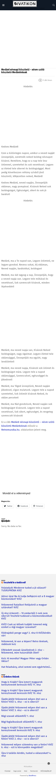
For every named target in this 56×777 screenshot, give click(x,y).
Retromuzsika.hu (10, 429)
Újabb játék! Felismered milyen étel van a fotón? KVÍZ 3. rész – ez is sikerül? (24, 709)
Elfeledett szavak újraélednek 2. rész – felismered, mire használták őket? (22, 651)
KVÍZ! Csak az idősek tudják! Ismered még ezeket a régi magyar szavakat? (24, 626)
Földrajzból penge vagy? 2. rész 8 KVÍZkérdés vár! (26, 634)
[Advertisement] (28, 39)
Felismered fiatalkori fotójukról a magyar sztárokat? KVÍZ (24, 606)
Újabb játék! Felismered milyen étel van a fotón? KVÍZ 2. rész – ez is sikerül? (24, 737)
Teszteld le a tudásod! (15, 582)
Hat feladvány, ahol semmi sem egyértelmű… (26, 667)
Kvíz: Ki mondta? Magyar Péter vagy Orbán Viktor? (25, 660)
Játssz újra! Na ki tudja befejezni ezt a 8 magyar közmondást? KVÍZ (27, 597)
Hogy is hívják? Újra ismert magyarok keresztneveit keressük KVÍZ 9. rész (21, 729)
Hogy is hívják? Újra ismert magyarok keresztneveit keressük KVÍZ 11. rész (21, 683)
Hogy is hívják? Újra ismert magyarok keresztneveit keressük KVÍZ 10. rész (21, 692)
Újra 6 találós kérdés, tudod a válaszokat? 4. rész (26, 754)
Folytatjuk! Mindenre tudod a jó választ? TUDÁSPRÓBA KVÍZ (23, 589)
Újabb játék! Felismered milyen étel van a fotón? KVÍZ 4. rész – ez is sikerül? (24, 700)
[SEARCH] (54, 5)
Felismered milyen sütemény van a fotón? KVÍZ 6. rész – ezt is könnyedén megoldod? (27, 746)
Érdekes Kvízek (11, 676)
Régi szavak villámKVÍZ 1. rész (17, 716)
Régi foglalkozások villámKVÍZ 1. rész (21, 722)
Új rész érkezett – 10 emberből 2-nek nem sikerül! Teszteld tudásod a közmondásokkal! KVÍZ (26, 616)
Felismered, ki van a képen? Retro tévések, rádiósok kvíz (24, 642)
